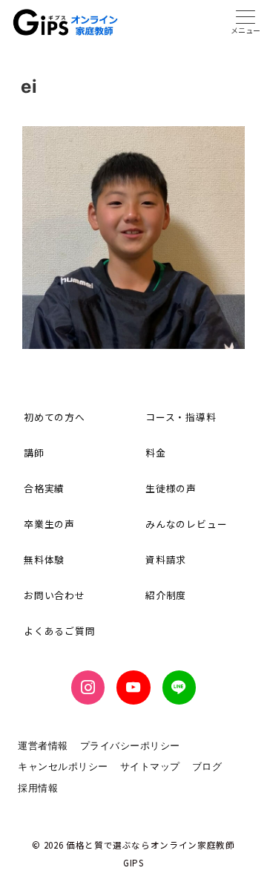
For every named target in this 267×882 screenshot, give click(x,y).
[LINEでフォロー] (179, 687)
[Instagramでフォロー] (88, 687)
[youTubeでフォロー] (133, 687)
